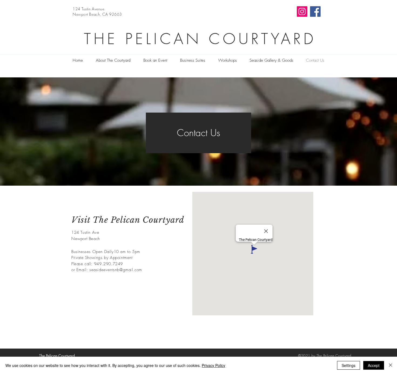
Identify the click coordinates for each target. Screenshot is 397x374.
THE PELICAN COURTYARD (200, 39)
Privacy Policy (213, 365)
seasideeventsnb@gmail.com (115, 270)
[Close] (390, 365)
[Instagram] (302, 11)
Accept (373, 365)
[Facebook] (315, 11)
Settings (348, 365)
